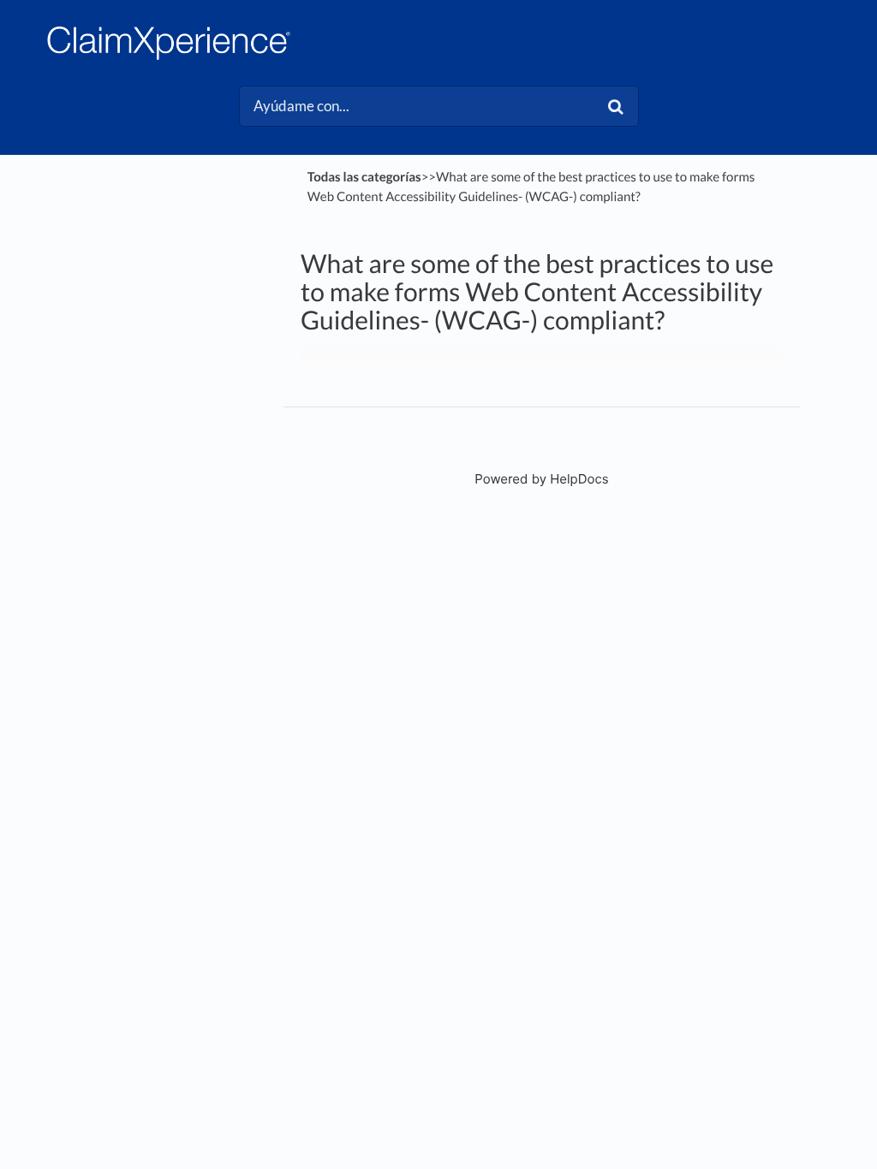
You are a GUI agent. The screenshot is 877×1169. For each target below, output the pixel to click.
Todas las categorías (364, 177)
